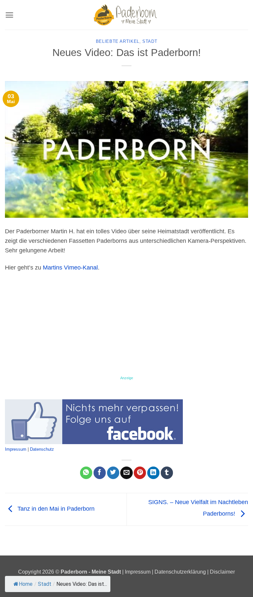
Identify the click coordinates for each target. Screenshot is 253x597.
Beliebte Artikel (117, 41)
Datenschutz (42, 449)
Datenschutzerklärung (180, 572)
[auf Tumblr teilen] (167, 473)
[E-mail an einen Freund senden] (126, 473)
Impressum (15, 449)
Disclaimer (222, 572)
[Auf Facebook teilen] (100, 473)
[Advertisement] (126, 326)
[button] (9, 15)
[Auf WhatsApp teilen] (86, 473)
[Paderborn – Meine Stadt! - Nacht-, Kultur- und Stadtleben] (126, 15)
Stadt (149, 41)
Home (26, 584)
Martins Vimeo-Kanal (70, 267)
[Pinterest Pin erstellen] (140, 473)
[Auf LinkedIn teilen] (153, 473)
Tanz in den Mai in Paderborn (55, 509)
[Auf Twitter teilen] (113, 473)
